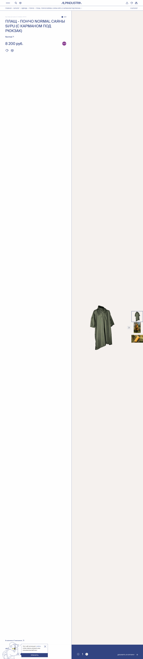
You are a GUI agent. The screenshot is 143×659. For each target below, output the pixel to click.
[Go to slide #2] (137, 327)
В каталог (134, 8)
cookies (38, 646)
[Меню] (8, 3)
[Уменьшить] (78, 654)
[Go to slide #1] (137, 316)
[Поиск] (15, 2)
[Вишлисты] (132, 3)
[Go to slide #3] (137, 338)
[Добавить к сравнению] (12, 50)
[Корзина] (136, 3)
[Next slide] (129, 327)
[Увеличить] (86, 654)
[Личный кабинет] (127, 3)
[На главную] (71, 3)
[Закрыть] (45, 646)
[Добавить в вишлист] (7, 50)
